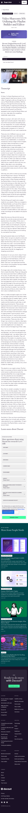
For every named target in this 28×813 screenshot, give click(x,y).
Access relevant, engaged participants (7, 699)
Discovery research (5, 731)
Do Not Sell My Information (7, 798)
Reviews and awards (5, 753)
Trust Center (4, 783)
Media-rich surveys (19, 709)
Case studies (4, 761)
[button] (19, 2)
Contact (3, 777)
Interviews (17, 711)
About (2, 772)
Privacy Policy (21, 509)
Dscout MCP (4, 712)
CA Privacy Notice (5, 796)
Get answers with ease (6, 703)
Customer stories (5, 759)
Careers (3, 780)
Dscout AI (3, 709)
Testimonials (4, 756)
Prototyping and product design (7, 741)
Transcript (5, 59)
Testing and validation (6, 745)
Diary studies (18, 706)
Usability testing (18, 698)
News (2, 775)
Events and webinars (19, 759)
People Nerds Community (21, 761)
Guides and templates (20, 756)
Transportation (18, 733)
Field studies (17, 704)
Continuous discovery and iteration (7, 728)
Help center (17, 764)
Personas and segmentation (4, 737)
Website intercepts (19, 701)
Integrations (4, 715)
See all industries (18, 739)
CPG (16, 736)
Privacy (3, 793)
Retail (16, 726)
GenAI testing (4, 734)
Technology (17, 723)
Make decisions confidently (4, 706)
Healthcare (17, 731)
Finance (16, 728)
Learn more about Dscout (8, 62)
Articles (16, 753)
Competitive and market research (7, 724)
